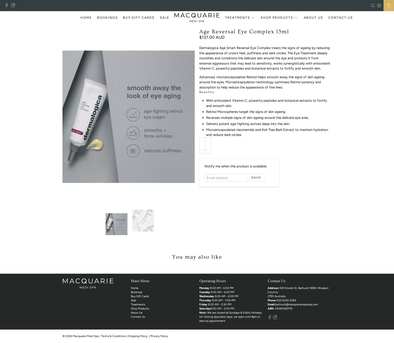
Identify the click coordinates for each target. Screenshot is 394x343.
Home (86, 18)
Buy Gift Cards (139, 18)
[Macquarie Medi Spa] (197, 17)
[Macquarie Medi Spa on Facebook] (8, 6)
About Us (313, 18)
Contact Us (340, 18)
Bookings (107, 18)
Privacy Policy (159, 336)
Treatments (237, 18)
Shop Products (277, 18)
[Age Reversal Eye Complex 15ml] (128, 117)
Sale (164, 18)
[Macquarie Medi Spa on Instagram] (14, 6)
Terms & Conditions (113, 336)
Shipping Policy (138, 336)
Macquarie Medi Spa (85, 336)
